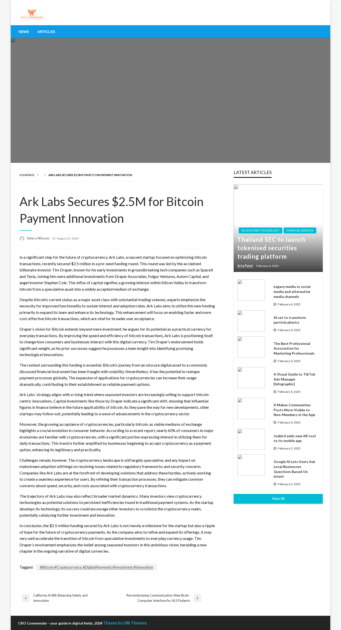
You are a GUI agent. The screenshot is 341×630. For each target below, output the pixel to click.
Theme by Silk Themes (125, 623)
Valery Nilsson (38, 238)
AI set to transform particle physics (290, 320)
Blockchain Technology (260, 230)
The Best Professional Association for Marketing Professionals (294, 348)
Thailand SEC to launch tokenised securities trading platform (271, 248)
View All (278, 498)
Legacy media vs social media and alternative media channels (292, 291)
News (24, 32)
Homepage (26, 175)
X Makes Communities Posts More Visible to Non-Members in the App (294, 410)
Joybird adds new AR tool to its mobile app (295, 438)
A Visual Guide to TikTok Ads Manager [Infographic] (294, 379)
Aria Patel (245, 266)
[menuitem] (23, 31)
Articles (46, 32)
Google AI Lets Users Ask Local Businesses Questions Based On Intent (294, 468)
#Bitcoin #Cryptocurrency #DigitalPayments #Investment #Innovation (96, 567)
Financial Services (300, 230)
